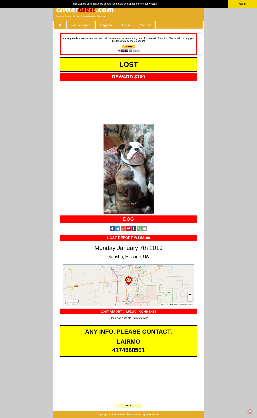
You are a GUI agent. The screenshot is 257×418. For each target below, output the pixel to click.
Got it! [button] (242, 4)
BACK (128, 405)
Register (106, 25)
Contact (145, 25)
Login (126, 25)
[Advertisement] (166, 9)
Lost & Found (80, 25)
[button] (128, 280)
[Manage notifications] (250, 411)
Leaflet (166, 304)
